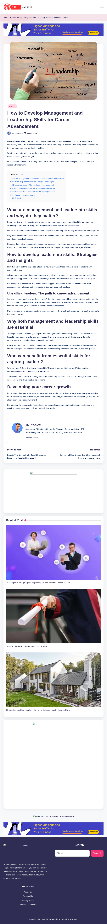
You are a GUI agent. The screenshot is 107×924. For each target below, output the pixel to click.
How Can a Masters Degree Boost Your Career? (27, 646)
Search (97, 853)
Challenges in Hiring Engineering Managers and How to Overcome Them (38, 583)
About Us (28, 892)
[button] (31, 438)
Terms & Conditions (27, 905)
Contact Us (28, 896)
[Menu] (101, 7)
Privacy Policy (28, 900)
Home (5, 18)
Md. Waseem (33, 424)
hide (22, 175)
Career (12, 106)
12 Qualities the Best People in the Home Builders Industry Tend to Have (38, 710)
